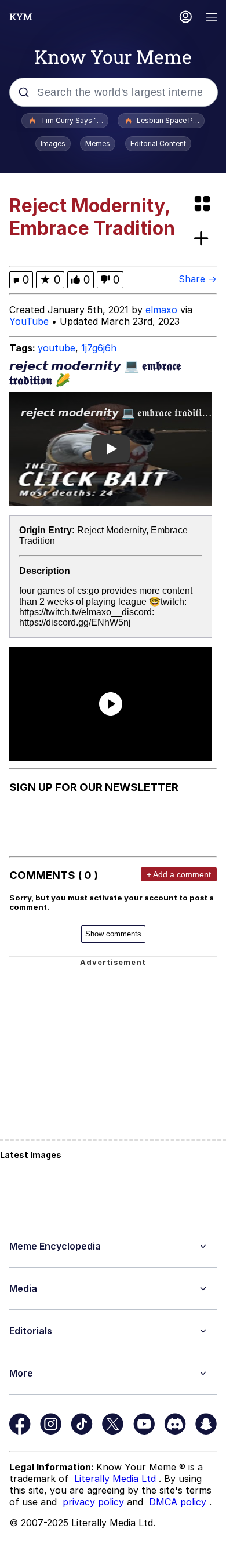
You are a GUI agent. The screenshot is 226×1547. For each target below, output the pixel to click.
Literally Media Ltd (116, 1478)
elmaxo (161, 309)
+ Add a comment (179, 874)
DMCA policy (179, 1502)
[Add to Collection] (203, 239)
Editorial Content (158, 143)
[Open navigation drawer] (212, 18)
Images (53, 143)
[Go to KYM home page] (20, 17)
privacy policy (95, 1502)
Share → (197, 279)
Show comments (113, 933)
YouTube (29, 321)
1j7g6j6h (98, 348)
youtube (56, 348)
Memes (97, 143)
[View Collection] (203, 204)
